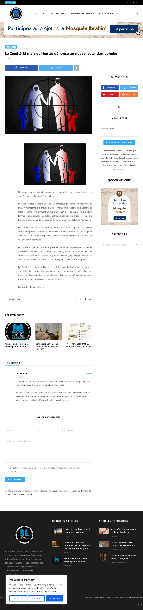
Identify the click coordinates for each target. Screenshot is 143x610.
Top (141, 604)
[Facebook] (7, 149)
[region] (36, 589)
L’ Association (56, 13)
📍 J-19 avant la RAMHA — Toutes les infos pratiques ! (78, 346)
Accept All (54, 598)
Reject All (36, 598)
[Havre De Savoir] (16, 13)
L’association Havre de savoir (131, 597)
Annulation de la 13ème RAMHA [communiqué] (16, 345)
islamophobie (15, 299)
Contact (116, 597)
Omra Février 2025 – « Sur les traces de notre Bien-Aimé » (40, 2)
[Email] (7, 170)
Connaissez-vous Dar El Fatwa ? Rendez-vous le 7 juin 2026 (47, 346)
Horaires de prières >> (103, 597)
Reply (89, 373)
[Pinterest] (7, 163)
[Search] (136, 13)
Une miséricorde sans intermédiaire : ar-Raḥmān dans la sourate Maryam (77, 545)
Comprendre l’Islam (81, 13)
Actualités (11, 47)
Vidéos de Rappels (108, 13)
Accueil (40, 13)
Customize (18, 598)
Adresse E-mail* (108, 128)
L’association (89, 597)
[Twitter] (7, 156)
